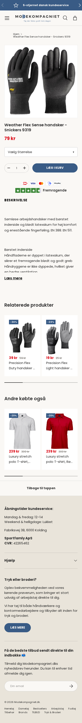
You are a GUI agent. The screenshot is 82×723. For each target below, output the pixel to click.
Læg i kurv (55, 168)
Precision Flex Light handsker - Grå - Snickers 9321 (59, 371)
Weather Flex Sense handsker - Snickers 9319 (41, 37)
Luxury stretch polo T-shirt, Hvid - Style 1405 (22, 461)
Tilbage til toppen (41, 488)
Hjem (16, 34)
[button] (75, 18)
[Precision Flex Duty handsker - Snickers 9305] (22, 338)
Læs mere (13, 278)
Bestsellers (40, 708)
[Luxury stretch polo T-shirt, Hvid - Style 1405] (22, 431)
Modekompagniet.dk (27, 702)
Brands (23, 712)
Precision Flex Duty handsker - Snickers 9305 (22, 368)
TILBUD (36, 712)
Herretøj (9, 708)
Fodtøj (72, 708)
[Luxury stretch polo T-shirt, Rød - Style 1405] (59, 431)
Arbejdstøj (57, 708)
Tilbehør (9, 712)
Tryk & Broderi (52, 712)
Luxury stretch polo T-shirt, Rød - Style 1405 (59, 461)
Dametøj (23, 708)
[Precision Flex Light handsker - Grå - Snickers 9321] (59, 338)
